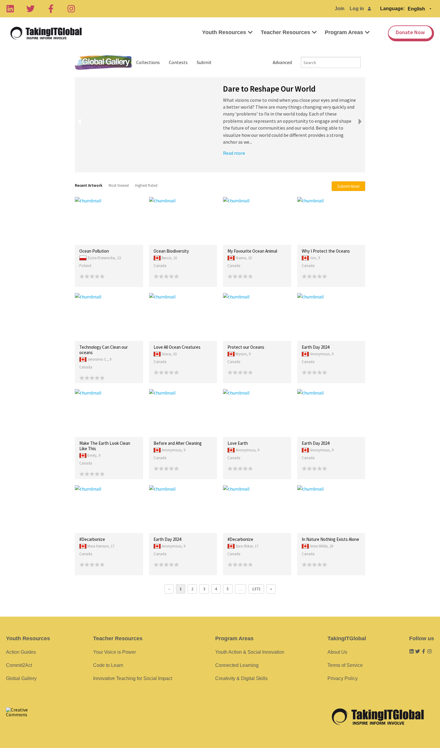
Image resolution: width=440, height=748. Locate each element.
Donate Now (410, 32)
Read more (234, 153)
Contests (178, 62)
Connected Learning (237, 665)
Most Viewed (119, 185)
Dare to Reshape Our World (269, 89)
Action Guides (21, 652)
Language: (392, 8)
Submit (204, 62)
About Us (337, 652)
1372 (256, 588)
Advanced (282, 62)
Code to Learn (108, 665)
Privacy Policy (342, 678)
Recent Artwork (88, 185)
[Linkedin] (10, 8)
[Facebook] (51, 8)
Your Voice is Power (114, 652)
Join (340, 8)
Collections (148, 62)
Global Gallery (103, 62)
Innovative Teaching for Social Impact (132, 678)
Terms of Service (345, 665)
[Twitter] (30, 8)
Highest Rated (146, 185)
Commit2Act (19, 665)
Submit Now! (348, 186)
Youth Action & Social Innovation (249, 652)
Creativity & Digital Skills (241, 678)
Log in (357, 8)
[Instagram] (71, 8)
